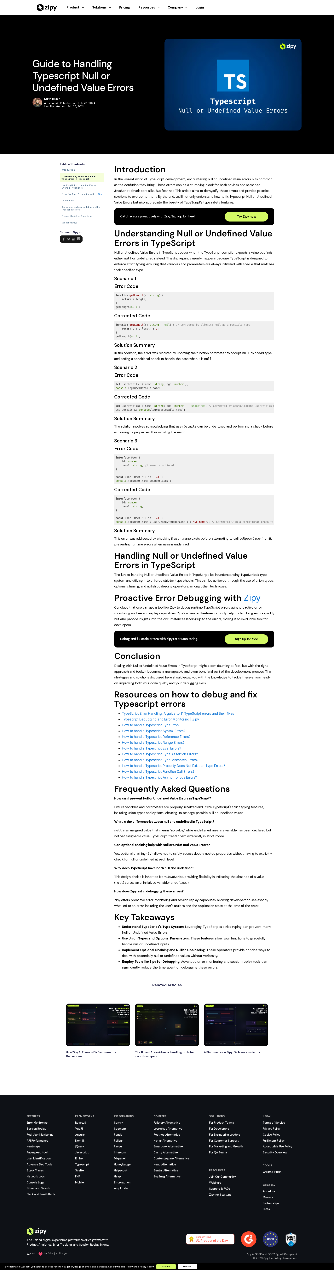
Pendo (118, 1134)
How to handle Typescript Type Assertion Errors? (160, 754)
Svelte (79, 1170)
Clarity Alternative (166, 1152)
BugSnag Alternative (167, 1176)
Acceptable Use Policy (277, 1146)
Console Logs (35, 1182)
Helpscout (120, 1170)
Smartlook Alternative (168, 1146)
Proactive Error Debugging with (81, 194)
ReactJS (80, 1122)
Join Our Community (222, 1176)
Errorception (122, 1182)
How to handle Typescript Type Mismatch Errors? (160, 760)
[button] (79, 7)
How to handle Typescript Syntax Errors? (153, 731)
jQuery (79, 1146)
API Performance (37, 1140)
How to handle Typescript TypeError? (151, 725)
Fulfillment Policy (274, 1140)
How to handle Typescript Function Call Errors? (158, 772)
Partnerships (271, 1203)
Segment (120, 1128)
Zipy (100, 194)
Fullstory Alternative (167, 1122)
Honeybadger (123, 1164)
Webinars (215, 1182)
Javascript (82, 1152)
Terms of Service (274, 1122)
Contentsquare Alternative (171, 1158)
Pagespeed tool (37, 1152)
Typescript (82, 1164)
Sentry (118, 1122)
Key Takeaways (69, 222)
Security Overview (275, 1152)
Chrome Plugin (272, 1172)
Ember (79, 1158)
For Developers (219, 1128)
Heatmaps (33, 1146)
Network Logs (36, 1176)
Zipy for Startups (220, 1194)
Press (266, 1209)
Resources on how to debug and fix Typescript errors (80, 208)
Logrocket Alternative (168, 1128)
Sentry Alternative (166, 1170)
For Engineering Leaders (224, 1134)
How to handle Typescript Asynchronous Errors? (159, 777)
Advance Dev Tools (39, 1164)
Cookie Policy (271, 1134)
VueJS (79, 1128)
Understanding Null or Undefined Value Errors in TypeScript (78, 177)
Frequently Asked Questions (76, 216)
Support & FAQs (219, 1188)
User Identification (39, 1158)
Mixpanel (119, 1158)
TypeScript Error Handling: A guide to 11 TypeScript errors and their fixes (178, 713)
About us (269, 1191)
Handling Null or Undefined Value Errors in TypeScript (78, 186)
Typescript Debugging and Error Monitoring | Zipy (160, 719)
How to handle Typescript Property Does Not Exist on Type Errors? (173, 766)
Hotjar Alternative (165, 1140)
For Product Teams (221, 1122)
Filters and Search (38, 1188)
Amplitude (121, 1188)
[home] (47, 7)
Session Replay (36, 1128)
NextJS (80, 1140)
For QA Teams (218, 1152)
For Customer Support (224, 1140)
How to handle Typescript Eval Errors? (151, 748)
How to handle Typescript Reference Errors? (156, 737)
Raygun (118, 1146)
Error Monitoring (37, 1122)
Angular (80, 1134)
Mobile (79, 1182)
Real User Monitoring (40, 1134)
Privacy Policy (271, 1128)
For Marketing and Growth (226, 1146)
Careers (268, 1197)
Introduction (68, 169)
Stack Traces (35, 1170)
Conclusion (67, 200)
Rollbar (118, 1140)
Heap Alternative (165, 1164)
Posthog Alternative (167, 1134)
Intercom (120, 1152)
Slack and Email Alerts (41, 1194)
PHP (77, 1176)
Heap (117, 1176)
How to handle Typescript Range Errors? (153, 742)
